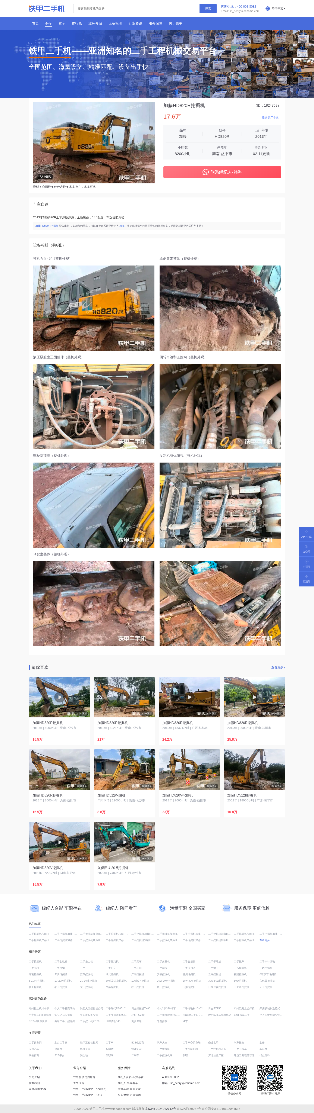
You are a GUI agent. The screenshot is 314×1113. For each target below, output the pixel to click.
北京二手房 (60, 1042)
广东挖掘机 (137, 974)
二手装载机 (60, 961)
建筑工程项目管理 (244, 1055)
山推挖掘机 (189, 987)
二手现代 (162, 967)
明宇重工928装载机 (40, 1014)
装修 (262, 1042)
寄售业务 (78, 1083)
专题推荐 (162, 1021)
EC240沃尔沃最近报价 (42, 1021)
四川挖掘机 (60, 974)
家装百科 (34, 1055)
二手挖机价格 (190, 1049)
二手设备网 (35, 1042)
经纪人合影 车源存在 (131, 1077)
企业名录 (213, 1042)
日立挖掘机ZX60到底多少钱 (147, 1008)
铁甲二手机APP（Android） (90, 1089)
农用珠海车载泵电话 (219, 1014)
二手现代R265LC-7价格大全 (122, 1008)
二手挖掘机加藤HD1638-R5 (250, 940)
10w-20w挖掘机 (166, 980)
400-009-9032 (170, 1077)
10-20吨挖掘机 (63, 980)
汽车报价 (239, 1042)
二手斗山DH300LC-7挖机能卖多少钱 (127, 1014)
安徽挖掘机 (163, 974)
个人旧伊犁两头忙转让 (272, 1014)
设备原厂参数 (270, 117)
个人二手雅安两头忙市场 (68, 1008)
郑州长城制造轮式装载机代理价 (277, 1008)
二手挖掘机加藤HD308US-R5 (71, 933)
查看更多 (277, 667)
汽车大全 (162, 1042)
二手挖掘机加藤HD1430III (197, 933)
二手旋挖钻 (189, 961)
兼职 (185, 1055)
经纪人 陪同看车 (128, 1083)
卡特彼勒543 (113, 1021)
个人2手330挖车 (166, 1008)
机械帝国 (85, 1049)
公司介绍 (34, 1077)
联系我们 (34, 1083)
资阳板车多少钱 (89, 1014)
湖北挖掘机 (112, 974)
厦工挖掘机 (163, 987)
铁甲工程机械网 (89, 1042)
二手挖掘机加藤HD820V (248, 933)
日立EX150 (214, 1008)
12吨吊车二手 (242, 1014)
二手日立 (111, 967)
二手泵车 (136, 961)
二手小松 (34, 967)
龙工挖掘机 (86, 987)
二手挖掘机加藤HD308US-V (147, 940)
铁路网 (58, 1049)
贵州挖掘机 (189, 974)
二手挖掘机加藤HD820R (94, 933)
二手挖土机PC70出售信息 (95, 1021)
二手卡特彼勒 (267, 961)
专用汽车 (34, 1049)
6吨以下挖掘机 (268, 974)
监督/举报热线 (37, 1089)
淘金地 (84, 1055)
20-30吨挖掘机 (88, 980)
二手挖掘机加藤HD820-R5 (223, 933)
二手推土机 (86, 961)
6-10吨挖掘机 (36, 980)
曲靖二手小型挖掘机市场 (68, 1021)
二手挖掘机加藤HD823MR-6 (45, 933)
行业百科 (265, 1055)
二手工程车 (240, 1049)
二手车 (109, 1042)
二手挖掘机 (35, 961)
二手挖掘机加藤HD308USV (121, 933)
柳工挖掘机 (60, 987)
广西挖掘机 (266, 967)
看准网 (263, 1049)
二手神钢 (59, 967)
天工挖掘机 (266, 987)
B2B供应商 (137, 1042)
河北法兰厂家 (216, 1055)
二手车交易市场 (192, 1042)
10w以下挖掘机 (140, 980)
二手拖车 (239, 961)
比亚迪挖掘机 (241, 987)
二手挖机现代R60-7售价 (171, 1014)
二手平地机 (214, 961)
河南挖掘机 (35, 974)
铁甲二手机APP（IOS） (88, 1095)
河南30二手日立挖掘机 (196, 1014)
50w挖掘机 (240, 980)
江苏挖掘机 (86, 974)
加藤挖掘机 (112, 987)
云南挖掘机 (214, 974)
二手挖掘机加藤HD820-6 (94, 940)
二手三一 (85, 967)
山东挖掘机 (240, 967)
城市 (185, 1021)
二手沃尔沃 (189, 967)
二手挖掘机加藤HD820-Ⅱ (197, 940)
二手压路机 (112, 961)
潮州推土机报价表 (39, 1008)
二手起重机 (163, 961)
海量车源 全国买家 (129, 1089)
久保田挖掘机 (267, 980)
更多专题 (136, 1021)
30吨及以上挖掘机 (116, 980)
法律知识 (136, 1049)
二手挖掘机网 (164, 1055)
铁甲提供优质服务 (84, 1077)
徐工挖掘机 (137, 987)
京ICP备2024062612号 (160, 1108)
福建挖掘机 (240, 974)
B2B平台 (59, 1055)
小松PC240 (138, 1014)
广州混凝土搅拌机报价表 (248, 1008)
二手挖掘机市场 (217, 1049)
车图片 (109, 1049)
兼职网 (109, 1055)
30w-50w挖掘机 (217, 980)
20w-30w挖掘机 (192, 980)
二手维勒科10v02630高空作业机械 (203, 1008)
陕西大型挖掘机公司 (91, 1008)
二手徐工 (213, 967)
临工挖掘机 (35, 987)
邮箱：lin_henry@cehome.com (181, 1083)
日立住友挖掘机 (217, 987)
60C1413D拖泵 (63, 1014)
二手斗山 (136, 967)
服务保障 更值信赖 (129, 1095)
